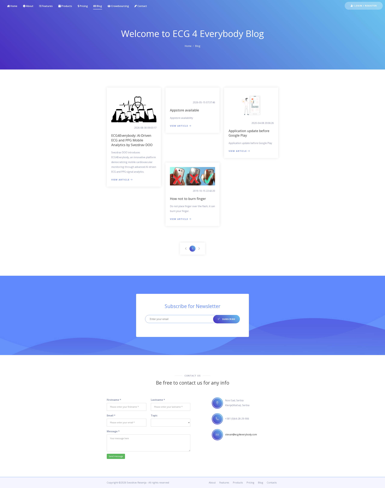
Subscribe (228, 319)
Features (47, 6)
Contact (142, 6)
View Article (120, 179)
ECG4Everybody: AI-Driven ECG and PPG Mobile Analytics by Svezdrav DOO (131, 140)
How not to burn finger (188, 198)
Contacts (272, 482)
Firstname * (114, 399)
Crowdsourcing (120, 6)
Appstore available (184, 110)
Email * (111, 415)
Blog (99, 6)
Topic (154, 415)
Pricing (83, 6)
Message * (113, 431)
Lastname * (158, 399)
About (29, 6)
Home (13, 6)
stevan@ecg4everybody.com (241, 434)
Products (66, 6)
